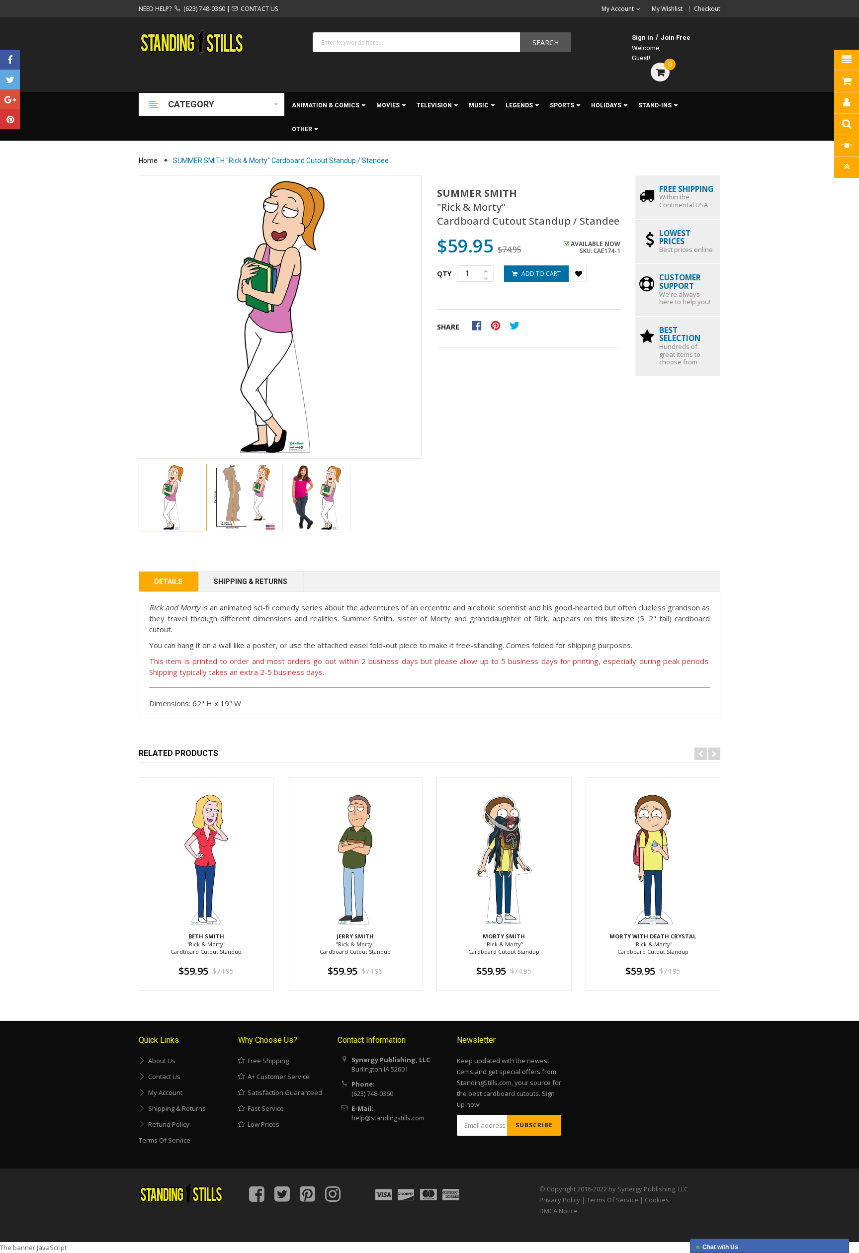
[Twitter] (10, 79)
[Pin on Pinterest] (499, 325)
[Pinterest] (10, 119)
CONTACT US (258, 8)
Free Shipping (267, 1060)
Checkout (707, 8)
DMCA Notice (558, 1210)
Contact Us (162, 1076)
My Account (163, 1092)
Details (168, 581)
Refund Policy (167, 1124)
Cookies (657, 1199)
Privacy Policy (559, 1199)
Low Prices (262, 1124)
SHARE (448, 327)
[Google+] (10, 99)
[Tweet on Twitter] (517, 325)
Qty (444, 273)
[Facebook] (10, 60)
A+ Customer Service (277, 1076)
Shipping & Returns (250, 581)
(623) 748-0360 (202, 8)
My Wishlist (667, 8)
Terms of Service (164, 1140)
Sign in (642, 37)
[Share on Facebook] (480, 325)
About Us (160, 1060)
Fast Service (264, 1108)
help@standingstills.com (388, 1117)
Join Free (675, 37)
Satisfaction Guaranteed (283, 1092)
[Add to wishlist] (578, 273)
